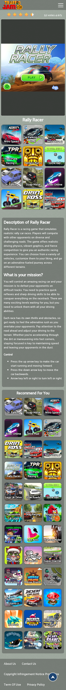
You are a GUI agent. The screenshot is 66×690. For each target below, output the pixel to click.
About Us (10, 663)
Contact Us (29, 663)
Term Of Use (12, 684)
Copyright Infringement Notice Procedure (31, 674)
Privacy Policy (36, 684)
